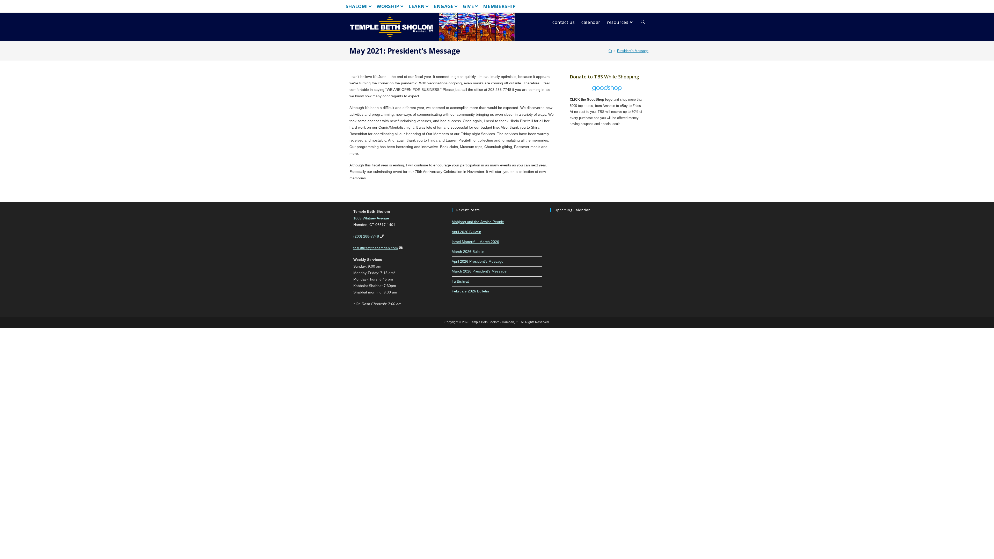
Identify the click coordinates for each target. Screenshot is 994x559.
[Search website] (642, 22)
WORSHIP (388, 6)
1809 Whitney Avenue (371, 218)
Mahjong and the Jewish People (478, 222)
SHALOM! (357, 6)
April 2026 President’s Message (477, 261)
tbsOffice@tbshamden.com (375, 248)
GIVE (468, 6)
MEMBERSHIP (499, 6)
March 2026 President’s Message (479, 271)
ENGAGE (444, 6)
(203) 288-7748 (366, 236)
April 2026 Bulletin (466, 232)
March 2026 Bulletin (468, 251)
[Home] (610, 51)
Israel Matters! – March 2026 (475, 242)
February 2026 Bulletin (470, 291)
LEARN (416, 6)
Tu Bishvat (460, 281)
